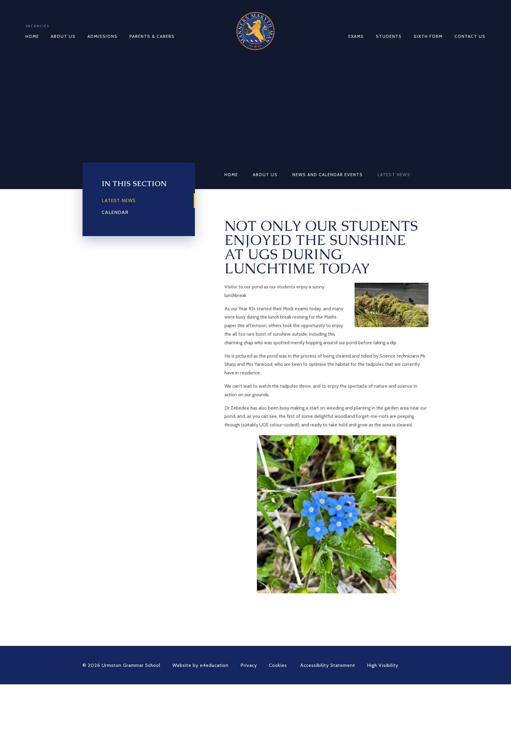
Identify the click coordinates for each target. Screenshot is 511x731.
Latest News (394, 174)
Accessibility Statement (327, 665)
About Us (265, 174)
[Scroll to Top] (425, 665)
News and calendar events (327, 174)
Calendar (115, 212)
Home (231, 174)
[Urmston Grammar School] (255, 31)
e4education (214, 665)
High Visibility (382, 665)
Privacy (248, 665)
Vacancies (37, 26)
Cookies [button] (278, 665)
